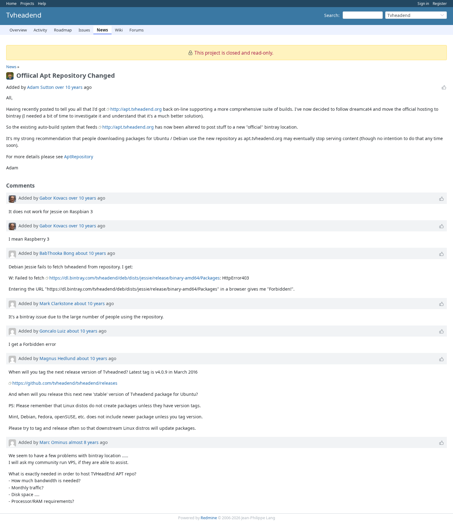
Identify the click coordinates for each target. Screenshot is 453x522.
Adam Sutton (40, 87)
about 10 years (91, 253)
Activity (40, 30)
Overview (18, 30)
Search (331, 15)
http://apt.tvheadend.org (136, 109)
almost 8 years (84, 442)
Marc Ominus (53, 442)
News (102, 30)
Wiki (119, 30)
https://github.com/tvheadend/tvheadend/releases (64, 383)
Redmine (209, 517)
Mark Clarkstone (56, 303)
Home (11, 3)
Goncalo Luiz (52, 331)
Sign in (423, 3)
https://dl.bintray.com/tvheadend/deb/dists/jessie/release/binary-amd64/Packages (134, 278)
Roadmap (63, 30)
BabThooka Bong (56, 253)
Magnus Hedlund (57, 358)
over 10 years (69, 87)
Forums (136, 30)
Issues (84, 30)
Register (440, 3)
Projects (27, 3)
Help (42, 3)
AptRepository (78, 157)
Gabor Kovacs (53, 198)
